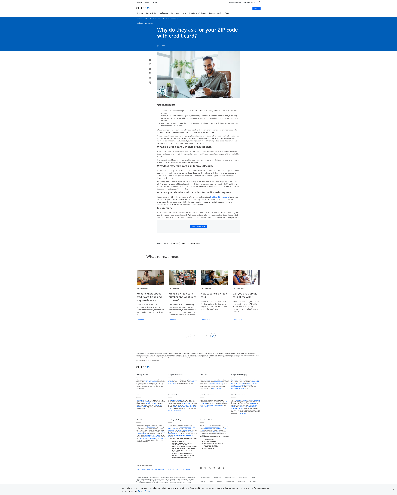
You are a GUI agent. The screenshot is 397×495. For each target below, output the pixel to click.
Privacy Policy (144, 491)
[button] (394, 489)
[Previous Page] (188, 335)
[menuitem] (235, 2)
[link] (201, 468)
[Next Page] (213, 335)
